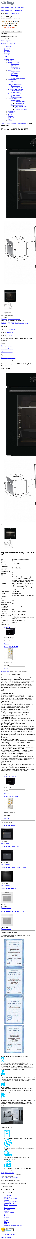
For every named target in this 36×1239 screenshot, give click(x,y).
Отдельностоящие (16, 90)
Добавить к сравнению (21, 323)
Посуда (10, 60)
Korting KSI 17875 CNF (11, 647)
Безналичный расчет (7, 349)
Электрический (5, 671)
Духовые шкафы (13, 79)
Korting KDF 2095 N (10, 627)
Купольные (14, 73)
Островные (14, 76)
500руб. (9, 335)
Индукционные (16, 67)
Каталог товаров (9, 59)
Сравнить (8, 843)
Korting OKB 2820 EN (7, 1173)
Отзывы (6, 1200)
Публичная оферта (9, 1203)
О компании (8, 46)
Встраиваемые (15, 71)
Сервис (6, 54)
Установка (7, 53)
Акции (6, 56)
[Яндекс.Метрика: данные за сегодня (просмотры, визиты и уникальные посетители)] (6, 1237)
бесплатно (12, 329)
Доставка (7, 51)
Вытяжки (11, 70)
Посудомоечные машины (16, 89)
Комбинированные (20, 101)
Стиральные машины (14, 94)
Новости (6, 1220)
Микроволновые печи (15, 84)
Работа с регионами (6, 352)
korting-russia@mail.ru (12, 13)
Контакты (7, 48)
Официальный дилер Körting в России (12, 7)
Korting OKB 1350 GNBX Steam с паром (13, 867)
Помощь (6, 1217)
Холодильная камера (21, 109)
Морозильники (19, 103)
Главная (3, 123)
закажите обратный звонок (11, 322)
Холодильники (12, 98)
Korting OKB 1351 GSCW (9, 888)
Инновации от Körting (10, 1201)
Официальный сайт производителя (11, 10)
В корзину (16, 319)
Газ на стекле (15, 64)
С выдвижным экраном (18, 78)
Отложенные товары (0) (8, 43)
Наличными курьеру (7, 346)
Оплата (6, 50)
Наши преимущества (10, 1198)
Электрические (15, 68)
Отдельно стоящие (16, 87)
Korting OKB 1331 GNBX (8, 825)
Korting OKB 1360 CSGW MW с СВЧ (12, 911)
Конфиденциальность (10, 1205)
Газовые (13, 65)
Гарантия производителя (8, 358)
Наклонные (14, 75)
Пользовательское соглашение (13, 1225)
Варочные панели (13, 62)
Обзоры (6, 1222)
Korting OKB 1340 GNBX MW (10, 846)
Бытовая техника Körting (8, 1234)
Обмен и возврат (9, 1212)
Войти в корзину (6, 40)
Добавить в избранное (7, 323)
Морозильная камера (21, 106)
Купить (6, 644)
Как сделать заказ (9, 1208)
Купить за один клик (7, 319)
